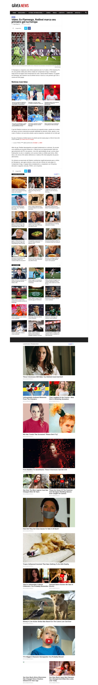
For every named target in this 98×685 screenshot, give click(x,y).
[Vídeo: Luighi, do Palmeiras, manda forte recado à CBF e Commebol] (36, 273)
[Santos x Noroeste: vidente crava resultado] (19, 326)
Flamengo (14, 298)
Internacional (14, 315)
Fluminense (48, 296)
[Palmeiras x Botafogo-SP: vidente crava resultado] (53, 310)
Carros (48, 12)
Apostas (77, 12)
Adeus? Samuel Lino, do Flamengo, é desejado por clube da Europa (52, 124)
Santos (13, 331)
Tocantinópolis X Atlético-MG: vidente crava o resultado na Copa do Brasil (52, 334)
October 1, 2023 (37, 142)
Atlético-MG (14, 278)
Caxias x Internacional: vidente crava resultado (19, 317)
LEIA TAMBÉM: (16, 265)
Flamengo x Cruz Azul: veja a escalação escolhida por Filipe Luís (35, 103)
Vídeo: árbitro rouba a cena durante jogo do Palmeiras (35, 299)
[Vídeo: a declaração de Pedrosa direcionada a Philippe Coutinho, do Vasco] (36, 326)
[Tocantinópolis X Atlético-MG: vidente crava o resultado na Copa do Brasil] (53, 326)
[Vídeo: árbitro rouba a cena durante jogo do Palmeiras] (36, 291)
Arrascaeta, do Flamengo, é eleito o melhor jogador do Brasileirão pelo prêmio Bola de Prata (19, 124)
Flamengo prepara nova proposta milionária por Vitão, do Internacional (52, 103)
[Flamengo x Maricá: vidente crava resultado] (36, 310)
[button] (86, 12)
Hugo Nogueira (16, 24)
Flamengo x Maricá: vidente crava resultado (35, 317)
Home (14, 12)
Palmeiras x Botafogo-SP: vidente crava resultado (51, 317)
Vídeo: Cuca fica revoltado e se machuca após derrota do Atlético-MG (19, 281)
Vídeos (55, 12)
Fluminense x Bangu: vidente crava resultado (52, 299)
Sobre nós (70, 12)
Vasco (47, 278)
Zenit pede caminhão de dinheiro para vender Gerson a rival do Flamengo (35, 124)
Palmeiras (31, 278)
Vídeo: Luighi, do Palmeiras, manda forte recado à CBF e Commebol (35, 281)
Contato (61, 12)
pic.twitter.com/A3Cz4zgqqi (27, 139)
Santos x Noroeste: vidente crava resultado (18, 333)
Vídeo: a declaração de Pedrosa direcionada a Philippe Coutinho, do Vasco (35, 334)
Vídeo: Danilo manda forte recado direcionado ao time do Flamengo (19, 301)
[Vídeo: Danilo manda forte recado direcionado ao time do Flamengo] (19, 292)
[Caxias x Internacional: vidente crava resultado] (19, 310)
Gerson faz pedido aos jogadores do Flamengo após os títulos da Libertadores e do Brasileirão (19, 103)
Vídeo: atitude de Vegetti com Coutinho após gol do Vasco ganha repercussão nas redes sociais (52, 282)
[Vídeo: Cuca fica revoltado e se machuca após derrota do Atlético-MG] (19, 273)
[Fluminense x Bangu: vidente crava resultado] (53, 291)
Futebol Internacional (36, 12)
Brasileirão (21, 12)
